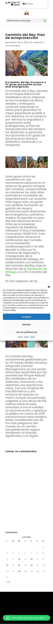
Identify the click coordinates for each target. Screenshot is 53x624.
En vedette (35, 42)
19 (19, 565)
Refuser (26, 324)
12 (19, 559)
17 (7, 565)
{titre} (20, 337)
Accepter (26, 316)
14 (32, 559)
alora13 (12, 42)
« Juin (7, 582)
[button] (48, 286)
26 (19, 571)
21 (32, 565)
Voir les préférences (26, 332)
